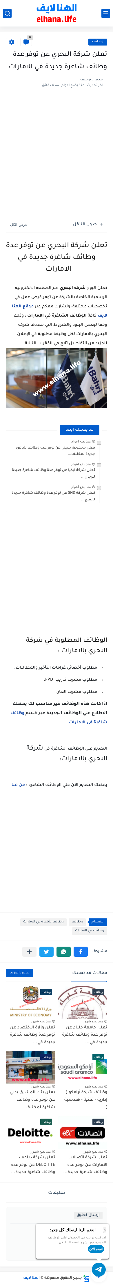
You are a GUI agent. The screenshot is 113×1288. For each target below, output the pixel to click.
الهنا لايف (31, 1278)
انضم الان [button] (96, 1249)
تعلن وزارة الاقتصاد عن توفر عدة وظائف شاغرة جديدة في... (32, 1035)
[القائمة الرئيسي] (105, 13)
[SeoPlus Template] (86, 1278)
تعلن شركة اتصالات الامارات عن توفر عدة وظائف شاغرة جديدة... (85, 1165)
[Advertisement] (56, 156)
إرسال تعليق (88, 1215)
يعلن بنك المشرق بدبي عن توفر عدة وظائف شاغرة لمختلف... (32, 1100)
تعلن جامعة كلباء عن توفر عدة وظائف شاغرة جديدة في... (84, 1035)
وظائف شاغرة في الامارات (43, 922)
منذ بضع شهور (93, 1021)
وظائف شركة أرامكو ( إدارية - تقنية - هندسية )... (85, 1100)
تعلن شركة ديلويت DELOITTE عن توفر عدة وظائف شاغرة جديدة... (33, 1165)
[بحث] (7, 13)
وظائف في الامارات (89, 931)
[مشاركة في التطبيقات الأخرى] (29, 952)
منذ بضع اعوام (81, 441)
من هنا (18, 785)
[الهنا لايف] (56, 13)
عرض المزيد (19, 973)
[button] (81, 952)
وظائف (97, 42)
